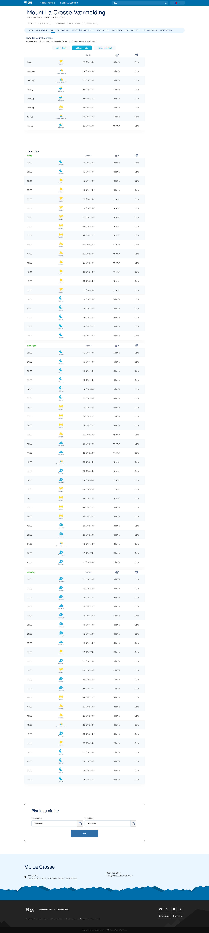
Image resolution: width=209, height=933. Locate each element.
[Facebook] (180, 909)
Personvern (29, 919)
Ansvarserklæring (41, 919)
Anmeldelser (103, 30)
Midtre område (82, 47)
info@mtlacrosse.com (119, 875)
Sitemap (68, 919)
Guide (30, 30)
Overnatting (166, 30)
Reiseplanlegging (69, 3)
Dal (61, 47)
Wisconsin (45, 23)
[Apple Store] (177, 915)
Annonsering (62, 909)
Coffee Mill (91, 23)
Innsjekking (36, 818)
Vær (53, 30)
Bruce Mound (75, 23)
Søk (84, 833)
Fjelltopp (105, 47)
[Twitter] (167, 909)
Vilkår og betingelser (56, 919)
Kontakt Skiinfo (46, 909)
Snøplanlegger (132, 30)
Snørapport (42, 30)
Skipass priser (150, 30)
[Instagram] (174, 909)
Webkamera (63, 30)
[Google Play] (164, 915)
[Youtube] (160, 909)
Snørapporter (47, 3)
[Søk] (165, 3)
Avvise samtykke (95, 919)
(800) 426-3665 (113, 872)
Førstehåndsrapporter (82, 30)
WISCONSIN (34, 17)
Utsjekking (89, 818)
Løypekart (117, 30)
